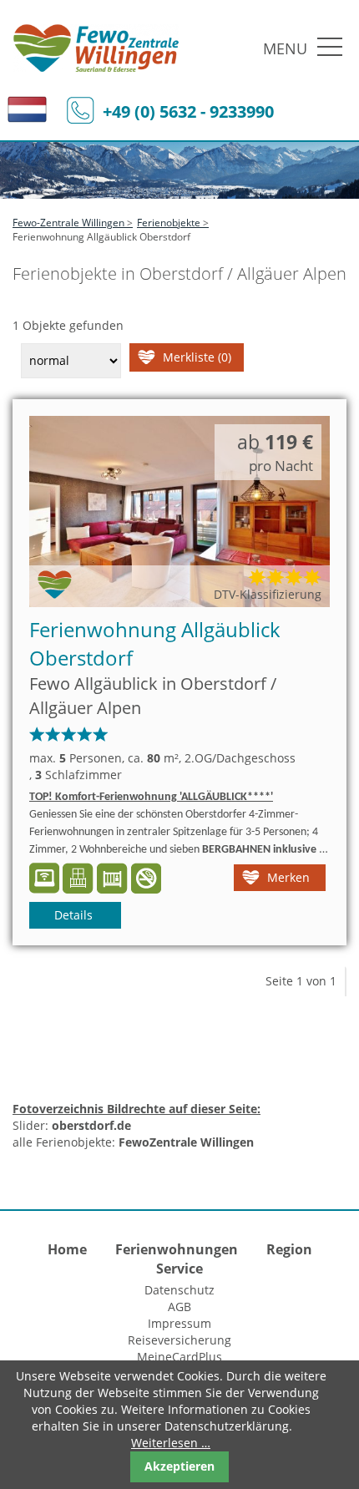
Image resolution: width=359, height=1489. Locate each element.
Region (289, 1249)
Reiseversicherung (179, 1340)
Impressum (179, 1323)
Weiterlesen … (170, 1443)
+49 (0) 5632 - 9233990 (188, 111)
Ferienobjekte (168, 222)
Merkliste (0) (197, 357)
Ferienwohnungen (176, 1249)
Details (73, 915)
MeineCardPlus (179, 1357)
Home (67, 1249)
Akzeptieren (179, 1466)
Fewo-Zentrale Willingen (68, 222)
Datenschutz (179, 1290)
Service (179, 1268)
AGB (179, 1306)
